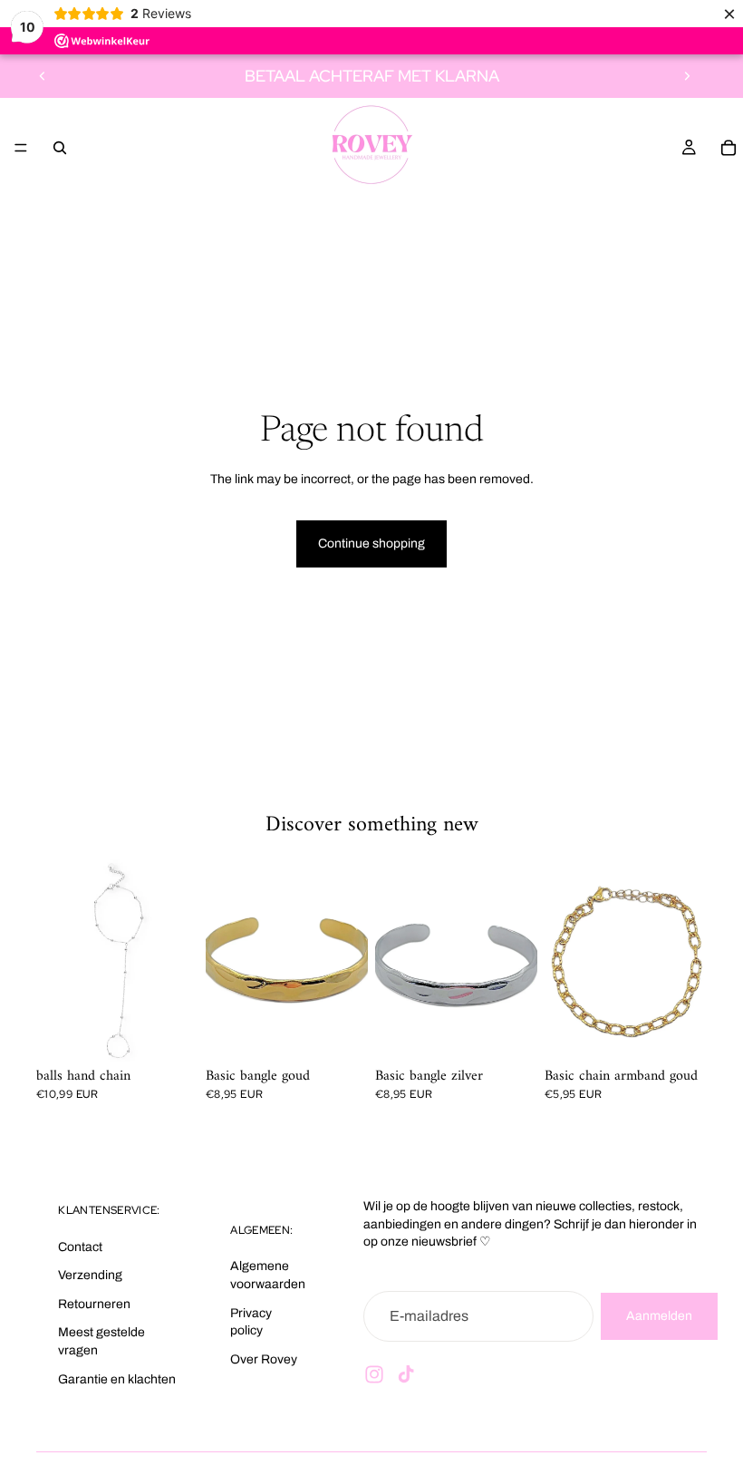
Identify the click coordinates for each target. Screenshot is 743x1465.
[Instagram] (374, 1373)
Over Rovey (263, 1358)
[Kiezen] (170, 1033)
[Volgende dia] (687, 76)
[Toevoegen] (339, 1033)
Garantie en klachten (117, 1378)
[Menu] (21, 148)
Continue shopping (371, 543)
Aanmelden (659, 1315)
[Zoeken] (60, 148)
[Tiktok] (406, 1373)
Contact (80, 1246)
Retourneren (94, 1303)
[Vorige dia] (43, 76)
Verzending (90, 1275)
